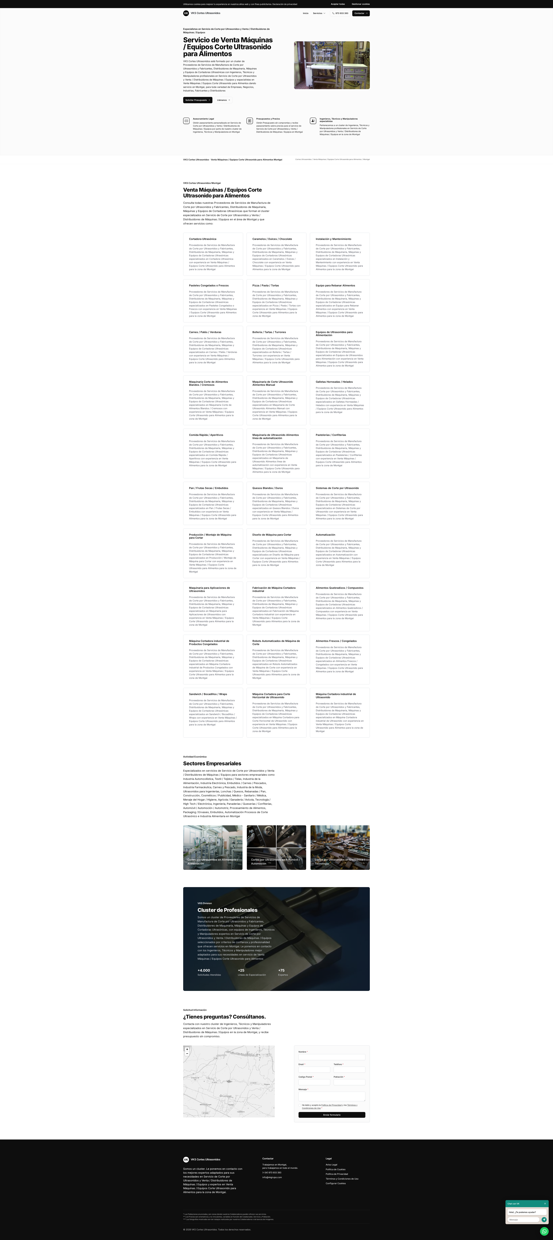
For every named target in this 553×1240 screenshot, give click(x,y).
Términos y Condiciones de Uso (342, 1178)
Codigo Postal (306, 1077)
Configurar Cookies (336, 1183)
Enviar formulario (332, 1115)
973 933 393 (342, 13)
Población (339, 1077)
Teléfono (338, 1064)
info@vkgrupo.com (272, 1177)
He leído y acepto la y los (329, 1106)
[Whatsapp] (544, 1231)
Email (302, 1064)
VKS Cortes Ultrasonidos (205, 13)
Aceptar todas (338, 4)
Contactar (359, 13)
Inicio (305, 13)
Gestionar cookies (361, 4)
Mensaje (303, 1089)
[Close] (545, 1203)
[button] (229, 1081)
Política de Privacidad (331, 1105)
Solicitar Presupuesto (196, 100)
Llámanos (222, 100)
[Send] (544, 1219)
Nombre (303, 1052)
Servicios (317, 13)
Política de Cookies (335, 1169)
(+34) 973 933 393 (271, 1172)
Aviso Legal (331, 1164)
